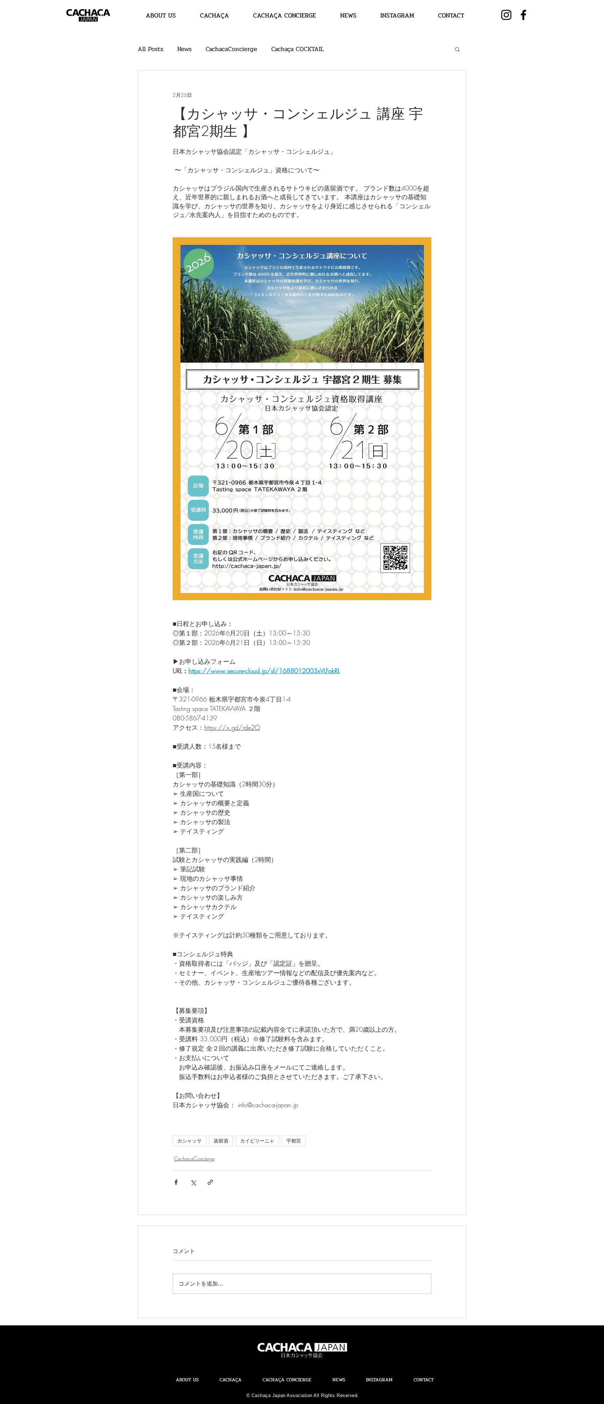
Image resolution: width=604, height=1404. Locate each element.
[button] (457, 49)
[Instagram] (506, 15)
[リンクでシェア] (210, 1182)
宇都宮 (293, 1141)
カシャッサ (189, 1141)
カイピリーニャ (257, 1141)
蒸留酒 (221, 1141)
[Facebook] (523, 15)
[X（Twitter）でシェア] (193, 1182)
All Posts (150, 49)
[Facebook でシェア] (176, 1182)
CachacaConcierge (231, 49)
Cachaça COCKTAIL (297, 49)
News (184, 49)
